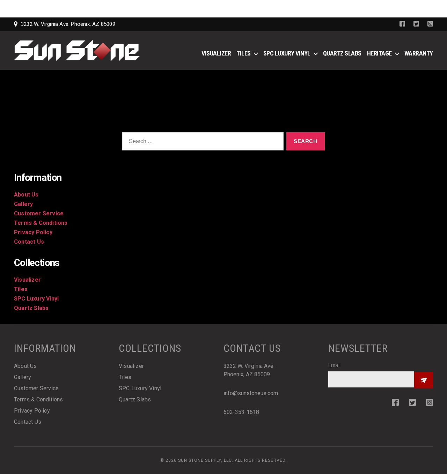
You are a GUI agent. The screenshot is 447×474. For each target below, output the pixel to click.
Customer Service (39, 213)
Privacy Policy (33, 232)
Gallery (23, 204)
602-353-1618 (241, 412)
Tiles (243, 53)
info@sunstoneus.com (251, 393)
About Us (26, 194)
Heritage (379, 53)
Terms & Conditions (41, 223)
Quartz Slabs (342, 53)
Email (334, 365)
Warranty (418, 53)
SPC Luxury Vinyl (286, 53)
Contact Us (29, 241)
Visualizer (216, 53)
